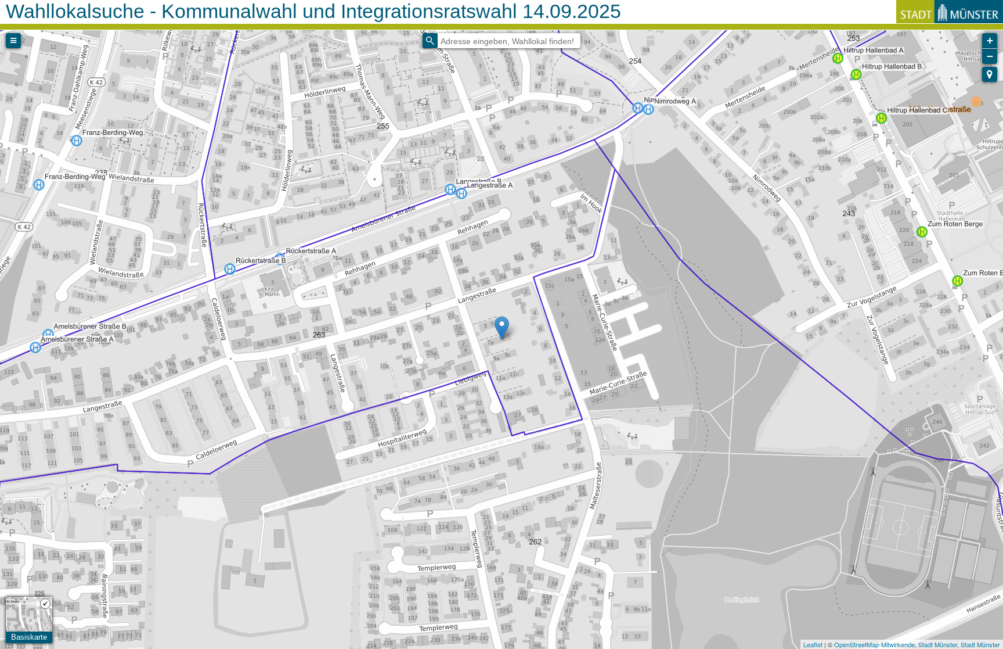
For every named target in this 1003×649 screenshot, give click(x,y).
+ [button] (990, 40)
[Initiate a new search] (430, 40)
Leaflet (812, 644)
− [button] (990, 56)
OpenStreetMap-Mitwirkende (874, 644)
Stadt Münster (937, 644)
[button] (989, 74)
